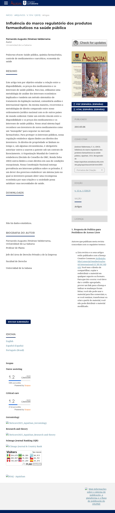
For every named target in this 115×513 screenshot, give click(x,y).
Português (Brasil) (15, 350)
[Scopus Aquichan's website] (19, 411)
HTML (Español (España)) (90, 109)
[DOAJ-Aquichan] (15, 476)
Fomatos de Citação (86, 170)
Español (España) (14, 345)
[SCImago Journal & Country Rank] (24, 446)
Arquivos (19, 15)
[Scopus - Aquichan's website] (19, 387)
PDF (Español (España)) (89, 104)
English (9, 341)
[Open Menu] (6, 3)
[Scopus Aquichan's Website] (30, 434)
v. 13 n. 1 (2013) (33, 15)
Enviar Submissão (18, 322)
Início (9, 15)
